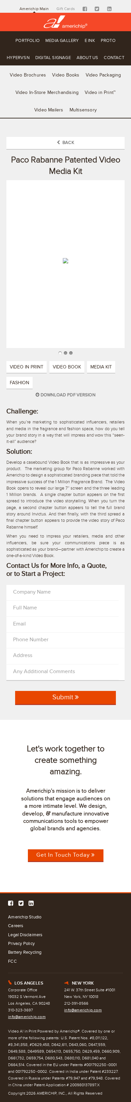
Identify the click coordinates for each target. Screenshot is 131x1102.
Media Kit (101, 367)
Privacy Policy (21, 943)
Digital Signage (53, 57)
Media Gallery (62, 40)
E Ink (90, 40)
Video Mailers (48, 110)
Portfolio (27, 40)
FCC (12, 961)
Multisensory (83, 110)
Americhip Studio (24, 917)
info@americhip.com (27, 1016)
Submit (63, 697)
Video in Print (26, 367)
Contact (114, 57)
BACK (67, 142)
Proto (108, 40)
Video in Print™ (100, 92)
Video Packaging (103, 75)
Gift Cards (65, 8)
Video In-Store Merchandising (47, 92)
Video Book (67, 367)
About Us (87, 57)
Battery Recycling (24, 952)
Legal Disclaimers (25, 935)
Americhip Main (34, 8)
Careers (15, 926)
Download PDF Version (67, 395)
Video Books (65, 75)
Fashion (19, 383)
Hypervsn (18, 57)
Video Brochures (28, 75)
